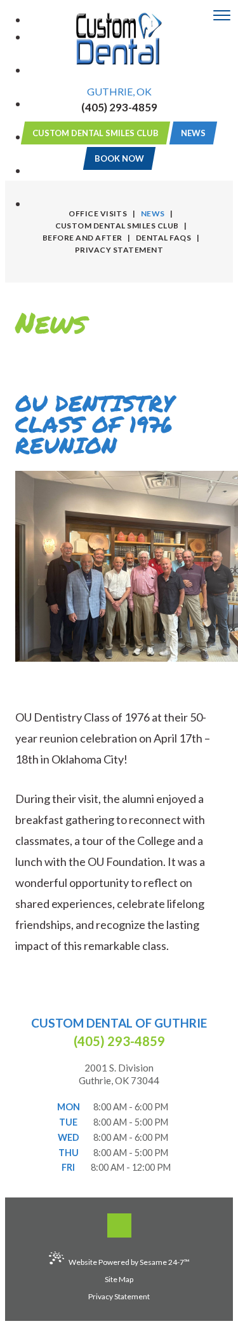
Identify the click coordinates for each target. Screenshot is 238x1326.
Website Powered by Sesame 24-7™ (129, 1262)
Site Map (119, 1279)
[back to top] (119, 1225)
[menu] (221, 16)
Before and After (82, 237)
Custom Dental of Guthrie (119, 1022)
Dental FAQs (163, 237)
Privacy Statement (119, 250)
